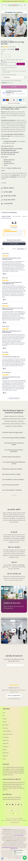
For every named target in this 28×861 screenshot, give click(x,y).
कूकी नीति (4, 749)
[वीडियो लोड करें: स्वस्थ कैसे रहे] (14, 630)
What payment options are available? (14, 469)
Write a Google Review (14, 695)
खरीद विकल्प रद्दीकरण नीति (15, 822)
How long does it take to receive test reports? (15, 443)
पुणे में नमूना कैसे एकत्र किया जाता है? (8, 154)
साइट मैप (4, 759)
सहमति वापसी (5, 756)
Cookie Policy (17, 857)
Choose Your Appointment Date (8, 74)
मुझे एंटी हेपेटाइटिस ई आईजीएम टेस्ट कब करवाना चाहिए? (11, 148)
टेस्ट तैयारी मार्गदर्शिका (7, 731)
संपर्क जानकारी (24, 820)
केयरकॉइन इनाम (6, 740)
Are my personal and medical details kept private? (14, 463)
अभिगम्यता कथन (6, 746)
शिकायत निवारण (6, 753)
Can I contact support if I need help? (14, 490)
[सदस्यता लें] (23, 665)
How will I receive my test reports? (14, 457)
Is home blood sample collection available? (14, 437)
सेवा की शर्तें (19, 820)
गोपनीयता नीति (15, 820)
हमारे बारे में (5, 722)
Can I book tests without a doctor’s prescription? (15, 450)
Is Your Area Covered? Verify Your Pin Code (13, 60)
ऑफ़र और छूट (5, 728)
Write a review (14, 244)
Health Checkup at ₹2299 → (18, 852)
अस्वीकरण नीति (15, 175)
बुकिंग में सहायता (6, 725)
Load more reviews (14, 398)
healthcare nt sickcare (14, 818)
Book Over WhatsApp (14, 103)
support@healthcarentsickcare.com (10, 847)
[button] (2, 5)
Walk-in (4, 69)
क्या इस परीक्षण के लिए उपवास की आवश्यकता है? (10, 152)
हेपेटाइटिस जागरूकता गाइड (9, 159)
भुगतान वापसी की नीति (8, 820)
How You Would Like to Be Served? (9, 67)
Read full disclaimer (19, 835)
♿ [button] (2, 858)
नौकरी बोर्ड (5, 719)
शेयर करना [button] (4, 183)
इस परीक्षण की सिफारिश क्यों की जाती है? (8, 150)
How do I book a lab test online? (14, 485)
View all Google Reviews (14, 698)
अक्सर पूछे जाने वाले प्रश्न (7, 734)
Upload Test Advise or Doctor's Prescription (11, 80)
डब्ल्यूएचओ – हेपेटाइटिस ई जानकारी (14, 168)
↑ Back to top (14, 495)
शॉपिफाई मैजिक (13, 177)
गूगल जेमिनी (6, 177)
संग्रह (4, 712)
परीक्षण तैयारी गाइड (7, 161)
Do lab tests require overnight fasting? (14, 432)
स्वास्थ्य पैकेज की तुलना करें (9, 163)
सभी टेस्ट (6, 165)
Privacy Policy (15, 848)
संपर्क (4, 715)
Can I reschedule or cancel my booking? (14, 479)
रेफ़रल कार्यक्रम (5, 737)
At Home (14, 71)
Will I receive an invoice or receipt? (14, 474)
